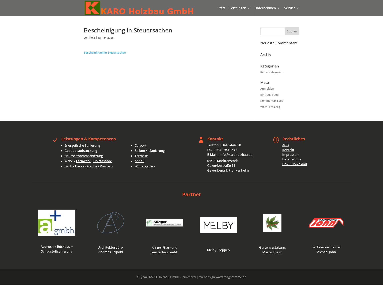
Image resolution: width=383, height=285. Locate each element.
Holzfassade (102, 161)
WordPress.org (270, 107)
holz (92, 37)
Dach (68, 166)
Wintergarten (145, 166)
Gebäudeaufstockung (80, 150)
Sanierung (157, 150)
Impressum (291, 154)
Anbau (139, 161)
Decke (79, 166)
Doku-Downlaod (294, 164)
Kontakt (288, 150)
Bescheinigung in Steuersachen (105, 52)
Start (221, 8)
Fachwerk (83, 161)
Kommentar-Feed (271, 100)
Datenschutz (291, 159)
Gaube (92, 166)
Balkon (140, 150)
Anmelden (267, 88)
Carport (140, 145)
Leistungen (237, 8)
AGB (285, 145)
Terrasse (141, 156)
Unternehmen (265, 8)
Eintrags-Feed (269, 95)
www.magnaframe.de (231, 277)
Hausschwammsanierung (83, 156)
